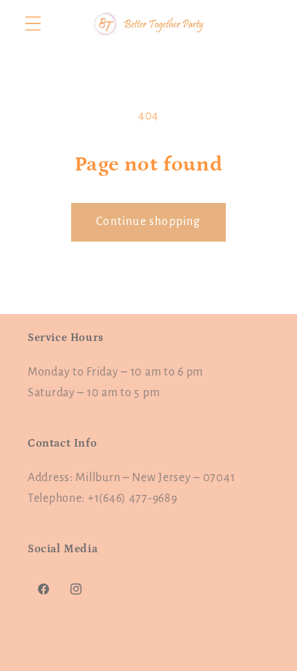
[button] (33, 24)
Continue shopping (148, 221)
